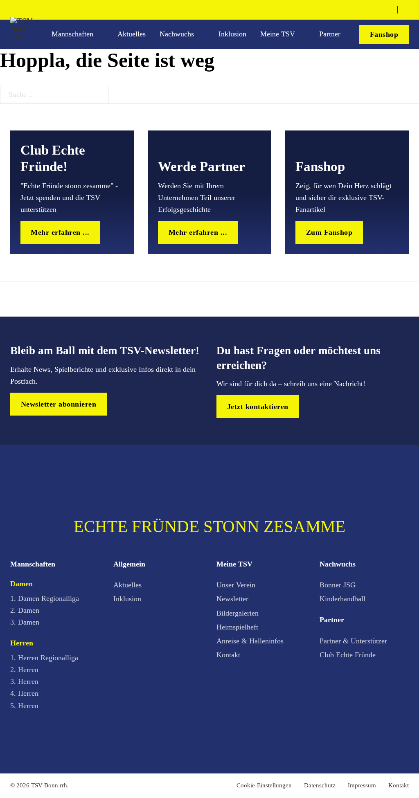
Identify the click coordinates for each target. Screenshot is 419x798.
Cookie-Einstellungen (264, 785)
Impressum (362, 785)
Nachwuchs (177, 34)
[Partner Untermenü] (348, 34)
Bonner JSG (338, 585)
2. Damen (24, 610)
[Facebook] (348, 10)
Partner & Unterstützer (353, 641)
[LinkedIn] (387, 10)
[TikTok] (374, 10)
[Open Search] (406, 9)
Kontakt (228, 655)
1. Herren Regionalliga (44, 658)
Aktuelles (131, 34)
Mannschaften (72, 34)
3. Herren (24, 681)
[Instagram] (361, 10)
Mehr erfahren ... (60, 232)
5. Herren (24, 705)
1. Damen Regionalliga (44, 598)
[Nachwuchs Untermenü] (201, 34)
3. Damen (24, 622)
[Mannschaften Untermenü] (101, 34)
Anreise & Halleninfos (250, 641)
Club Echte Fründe (348, 655)
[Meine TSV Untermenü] (302, 34)
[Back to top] (389, 772)
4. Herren (24, 693)
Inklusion (232, 34)
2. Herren (24, 669)
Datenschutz (320, 785)
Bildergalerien (237, 613)
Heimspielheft (237, 627)
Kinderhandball (342, 599)
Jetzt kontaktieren (257, 406)
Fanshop (384, 34)
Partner (329, 34)
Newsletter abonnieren (59, 404)
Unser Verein (235, 585)
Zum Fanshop (329, 232)
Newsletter (232, 599)
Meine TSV (277, 34)
